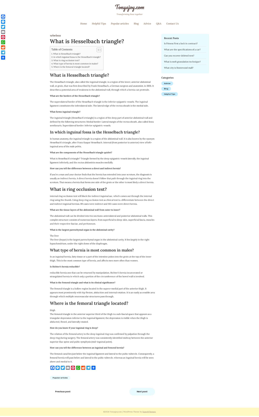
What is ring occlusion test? (66, 60)
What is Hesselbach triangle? (66, 53)
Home (83, 23)
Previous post (62, 391)
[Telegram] (3, 52)
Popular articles (120, 23)
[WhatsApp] (3, 42)
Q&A (158, 23)
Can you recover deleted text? (179, 55)
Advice (147, 23)
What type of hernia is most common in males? (75, 63)
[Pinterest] (3, 37)
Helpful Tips (99, 23)
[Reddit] (3, 47)
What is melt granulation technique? (182, 61)
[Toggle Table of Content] (98, 50)
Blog (136, 23)
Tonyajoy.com (129, 6)
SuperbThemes (149, 412)
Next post (142, 391)
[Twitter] (3, 26)
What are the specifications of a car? (182, 49)
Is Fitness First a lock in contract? (181, 43)
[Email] (3, 32)
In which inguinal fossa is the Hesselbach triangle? (77, 57)
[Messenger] (3, 21)
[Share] (3, 57)
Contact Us (172, 23)
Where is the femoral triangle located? (71, 67)
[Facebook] (3, 16)
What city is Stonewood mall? (178, 67)
